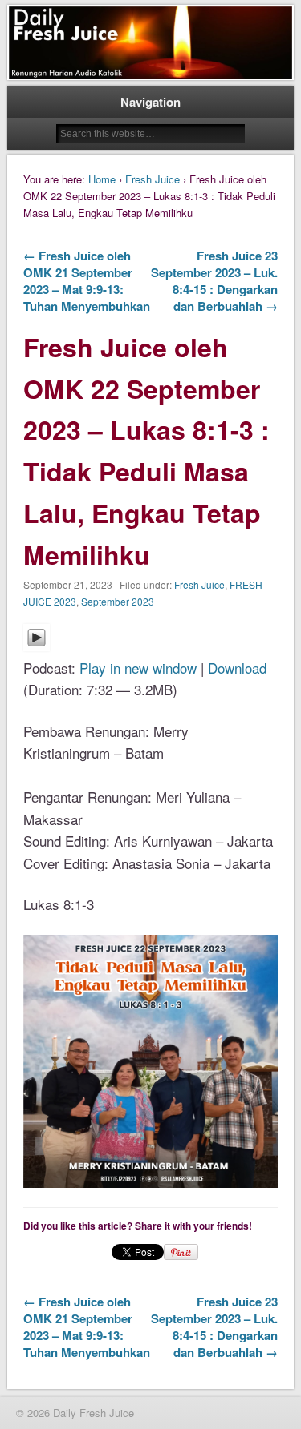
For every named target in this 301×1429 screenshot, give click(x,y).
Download (237, 668)
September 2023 (117, 601)
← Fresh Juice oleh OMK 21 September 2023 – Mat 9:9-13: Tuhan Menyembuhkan (86, 281)
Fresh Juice (152, 179)
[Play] (36, 645)
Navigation (150, 102)
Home (102, 179)
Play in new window (138, 668)
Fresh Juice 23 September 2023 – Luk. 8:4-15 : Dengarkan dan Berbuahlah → (214, 281)
